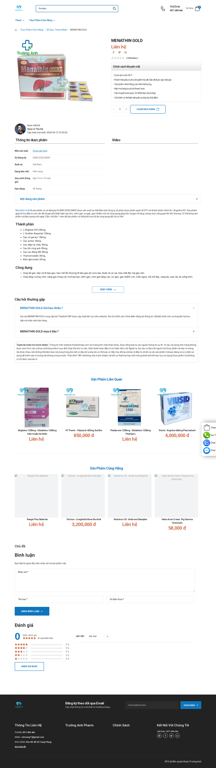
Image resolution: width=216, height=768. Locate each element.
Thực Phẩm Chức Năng (40, 20)
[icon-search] (114, 8)
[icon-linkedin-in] (125, 52)
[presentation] (196, 416)
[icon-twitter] (119, 52)
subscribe (189, 705)
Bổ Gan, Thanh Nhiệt (57, 29)
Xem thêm (106, 289)
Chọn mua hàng (146, 109)
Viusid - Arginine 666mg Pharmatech (177, 430)
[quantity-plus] (126, 109)
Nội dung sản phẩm (32, 199)
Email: (18, 737)
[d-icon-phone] (164, 8)
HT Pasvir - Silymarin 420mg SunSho (83, 430)
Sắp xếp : (80, 636)
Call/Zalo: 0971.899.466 (167, 731)
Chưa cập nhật (40, 151)
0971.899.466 (176, 10)
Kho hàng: (20, 742)
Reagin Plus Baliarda (37, 519)
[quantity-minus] (113, 109)
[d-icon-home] (16, 29)
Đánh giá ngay (29, 666)
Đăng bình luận (30, 611)
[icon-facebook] (113, 52)
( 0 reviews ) (132, 58)
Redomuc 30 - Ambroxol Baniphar (130, 519)
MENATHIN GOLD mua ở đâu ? (39, 331)
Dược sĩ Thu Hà (35, 129)
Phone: (18, 732)
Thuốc (18, 20)
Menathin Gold (22, 210)
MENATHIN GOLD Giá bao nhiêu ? (41, 308)
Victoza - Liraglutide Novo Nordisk (84, 519)
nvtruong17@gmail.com (33, 737)
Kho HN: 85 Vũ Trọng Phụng (38, 742)
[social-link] (159, 735)
